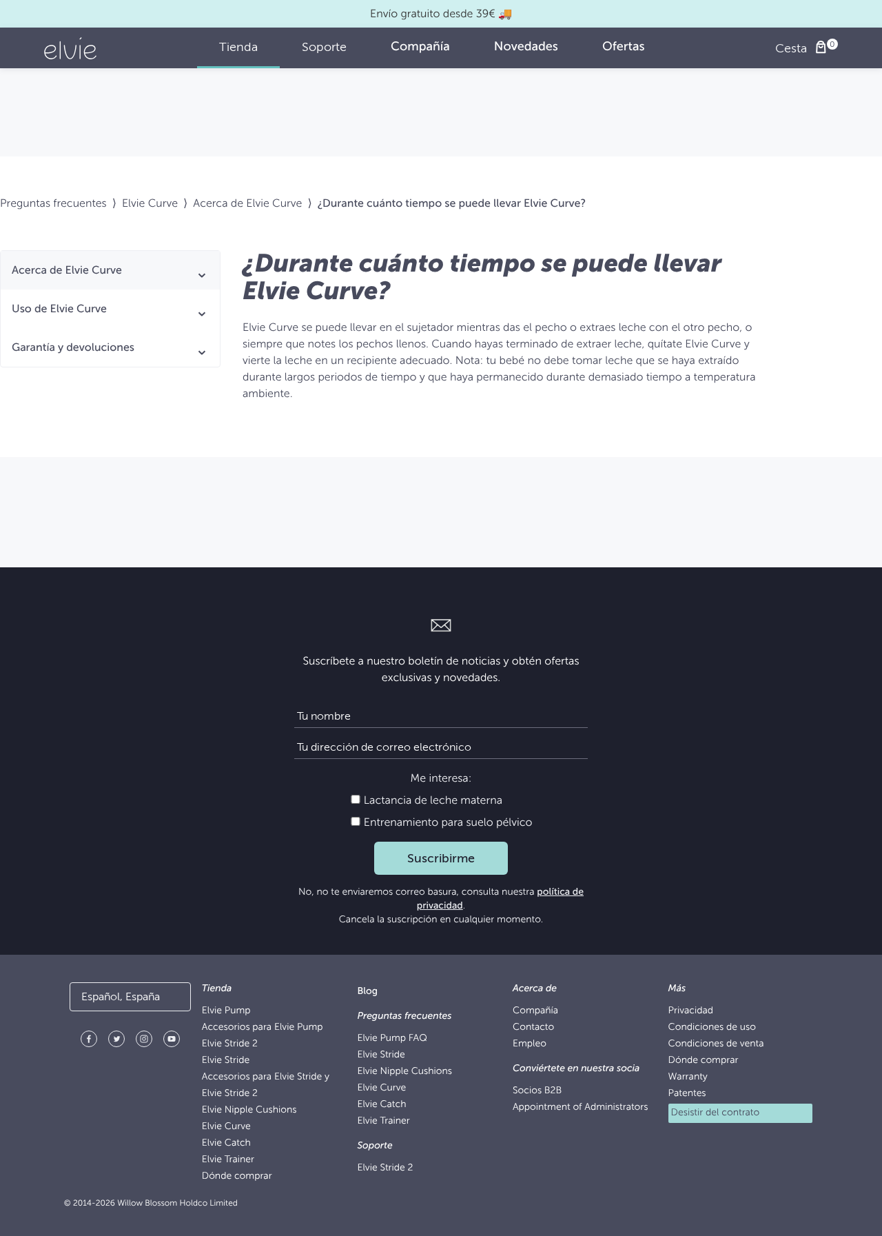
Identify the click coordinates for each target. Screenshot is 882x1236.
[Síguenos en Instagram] (144, 1041)
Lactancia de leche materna (431, 800)
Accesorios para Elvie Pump (262, 1027)
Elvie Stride (225, 1060)
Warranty (688, 1077)
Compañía (535, 1011)
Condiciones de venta (716, 1044)
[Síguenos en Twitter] (116, 1041)
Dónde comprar (237, 1176)
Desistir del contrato (715, 1113)
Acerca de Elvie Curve (247, 203)
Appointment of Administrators (580, 1107)
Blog (367, 991)
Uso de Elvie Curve (59, 309)
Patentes (687, 1093)
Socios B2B (537, 1091)
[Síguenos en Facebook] (89, 1041)
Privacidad (690, 1011)
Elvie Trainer (228, 1160)
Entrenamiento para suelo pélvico (447, 822)
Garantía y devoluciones (73, 347)
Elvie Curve (150, 203)
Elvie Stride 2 (230, 1044)
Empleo (529, 1044)
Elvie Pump (226, 1011)
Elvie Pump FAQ (392, 1038)
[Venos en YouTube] (171, 1041)
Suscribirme (441, 858)
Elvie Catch (226, 1143)
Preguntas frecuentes (53, 203)
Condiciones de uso (712, 1027)
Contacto (533, 1027)
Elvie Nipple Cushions (249, 1110)
